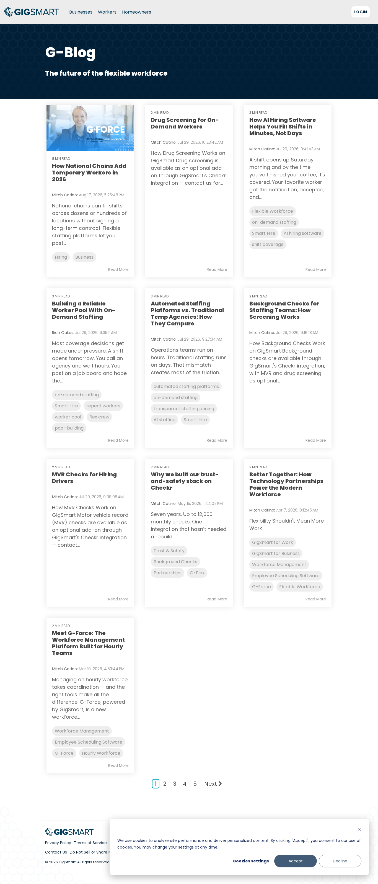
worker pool (68, 417)
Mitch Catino (64, 195)
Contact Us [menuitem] (56, 852)
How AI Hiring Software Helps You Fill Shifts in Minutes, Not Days (282, 126)
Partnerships (168, 573)
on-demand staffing (274, 222)
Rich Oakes (62, 332)
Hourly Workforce (101, 753)
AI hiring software (303, 233)
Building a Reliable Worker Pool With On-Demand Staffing (83, 310)
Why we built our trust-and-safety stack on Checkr (185, 481)
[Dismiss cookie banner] (359, 829)
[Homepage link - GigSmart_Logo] (69, 833)
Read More (118, 269)
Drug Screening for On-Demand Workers (185, 123)
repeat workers (103, 406)
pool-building (69, 428)
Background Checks (175, 562)
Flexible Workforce (272, 211)
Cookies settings (251, 861)
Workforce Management (279, 564)
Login (360, 12)
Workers (107, 12)
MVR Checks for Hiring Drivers (84, 478)
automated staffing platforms (186, 386)
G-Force (261, 587)
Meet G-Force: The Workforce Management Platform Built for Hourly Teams (88, 643)
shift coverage (268, 244)
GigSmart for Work (272, 542)
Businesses (80, 12)
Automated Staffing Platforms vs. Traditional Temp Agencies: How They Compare (187, 313)
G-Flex (197, 573)
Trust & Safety (169, 551)
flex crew (99, 417)
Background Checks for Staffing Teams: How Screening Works (284, 310)
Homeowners (136, 12)
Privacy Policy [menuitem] (58, 843)
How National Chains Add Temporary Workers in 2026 (89, 172)
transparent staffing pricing (184, 408)
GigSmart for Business (276, 553)
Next (210, 784)
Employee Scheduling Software (286, 575)
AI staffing (164, 420)
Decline (340, 861)
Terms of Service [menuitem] (90, 843)
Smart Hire (263, 233)
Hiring (61, 257)
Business (84, 257)
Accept (296, 861)
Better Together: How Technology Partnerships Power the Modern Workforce (286, 484)
